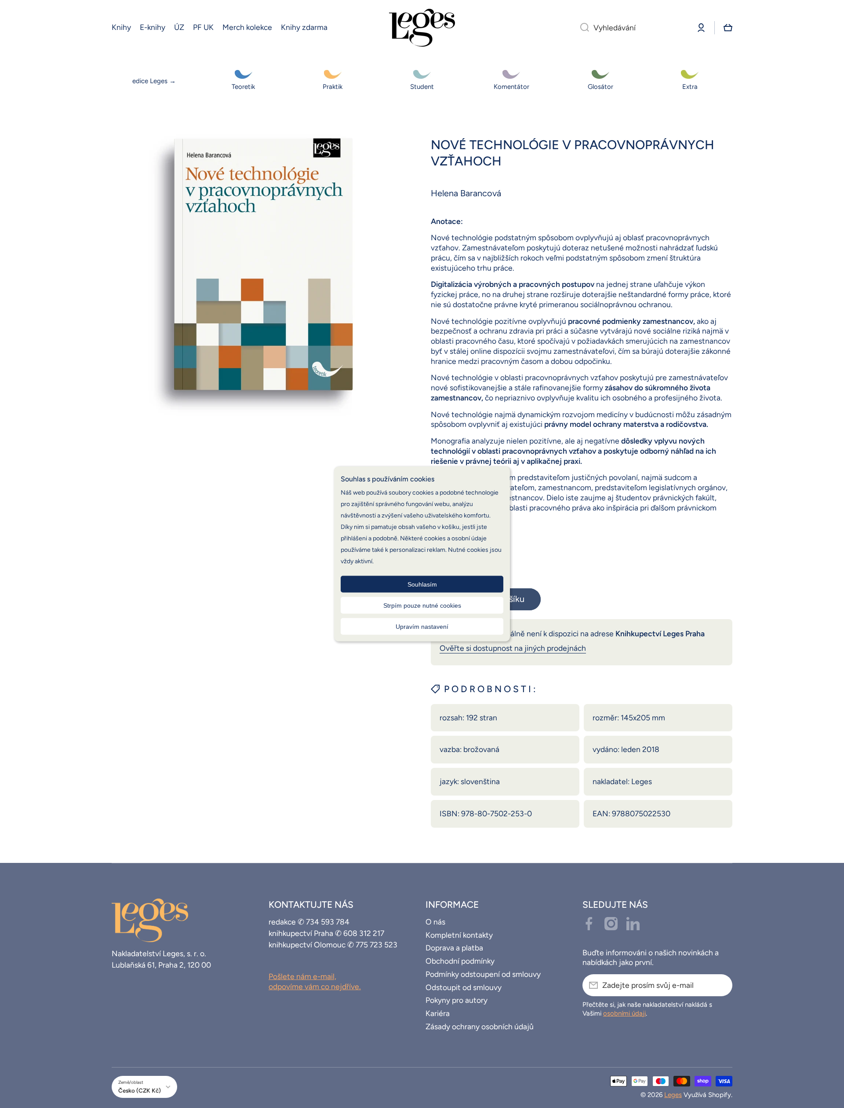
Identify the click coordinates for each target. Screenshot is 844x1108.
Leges (673, 1095)
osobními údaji (624, 1013)
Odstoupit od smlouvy (464, 987)
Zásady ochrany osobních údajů (480, 1026)
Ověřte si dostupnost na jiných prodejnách (513, 648)
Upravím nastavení (422, 626)
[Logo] (422, 28)
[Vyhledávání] (581, 28)
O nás (435, 921)
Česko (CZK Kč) (139, 1090)
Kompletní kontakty (459, 934)
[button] (728, 27)
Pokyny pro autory (456, 1000)
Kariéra (438, 1013)
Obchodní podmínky (460, 960)
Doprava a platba (454, 947)
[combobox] (631, 28)
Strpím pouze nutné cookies (422, 605)
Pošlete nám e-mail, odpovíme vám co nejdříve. (315, 981)
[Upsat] (721, 985)
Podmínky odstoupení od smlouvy (483, 974)
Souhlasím (422, 584)
